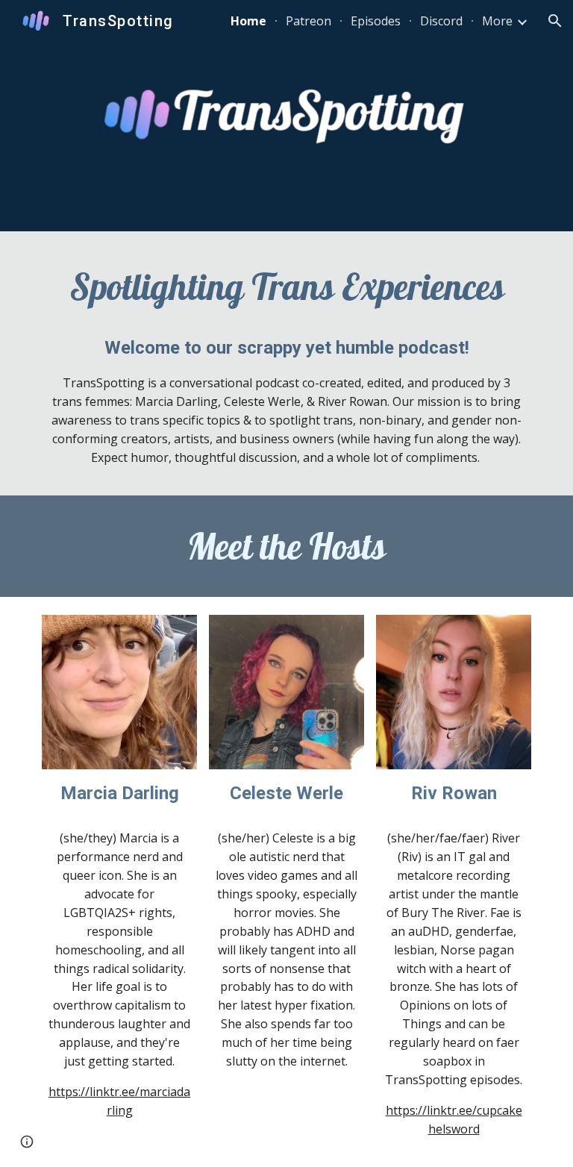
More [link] (497, 21)
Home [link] (248, 21)
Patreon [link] (308, 21)
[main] (286, 286)
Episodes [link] (376, 21)
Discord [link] (441, 21)
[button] (555, 21)
